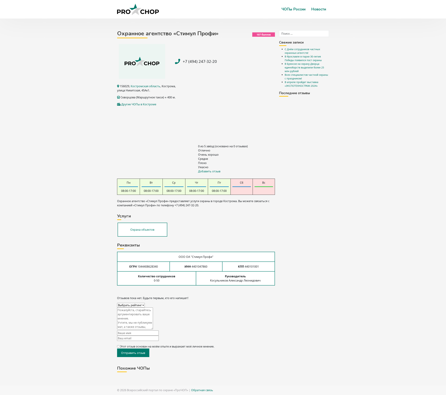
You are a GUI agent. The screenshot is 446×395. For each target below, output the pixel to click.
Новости (318, 9)
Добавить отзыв (209, 171)
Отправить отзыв (133, 353)
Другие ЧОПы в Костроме (138, 104)
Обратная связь (202, 390)
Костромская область (145, 86)
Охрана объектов (142, 230)
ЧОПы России (294, 9)
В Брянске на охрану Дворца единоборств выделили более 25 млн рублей (304, 67)
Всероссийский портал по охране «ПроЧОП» (157, 390)
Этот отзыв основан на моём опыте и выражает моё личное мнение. (167, 346)
